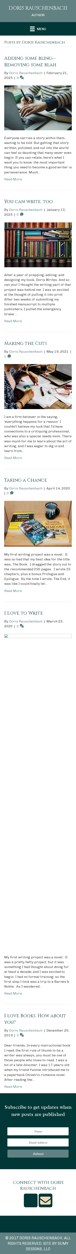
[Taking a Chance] (38, 523)
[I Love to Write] (38, 791)
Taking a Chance (25, 480)
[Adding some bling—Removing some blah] (38, 108)
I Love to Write (23, 613)
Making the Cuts (25, 343)
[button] (38, 1154)
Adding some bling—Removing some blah (30, 61)
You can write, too (28, 202)
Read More (13, 179)
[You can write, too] (38, 244)
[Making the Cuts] (38, 386)
